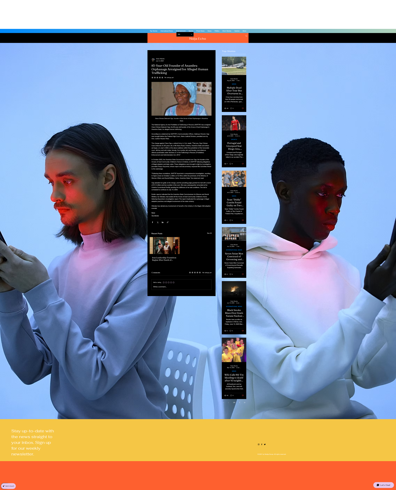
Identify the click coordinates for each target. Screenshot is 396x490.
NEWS (234, 84)
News (153, 213)
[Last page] (244, 402)
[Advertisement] (62, 14)
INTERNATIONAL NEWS (234, 250)
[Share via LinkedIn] (163, 222)
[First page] (223, 402)
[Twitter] (384, 38)
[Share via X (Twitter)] (158, 222)
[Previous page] (228, 402)
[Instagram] (377, 38)
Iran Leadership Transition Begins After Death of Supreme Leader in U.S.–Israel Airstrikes (164, 258)
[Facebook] (381, 38)
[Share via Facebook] (152, 222)
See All (209, 233)
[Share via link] (168, 222)
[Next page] (240, 402)
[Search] (246, 36)
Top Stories (155, 215)
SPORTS (234, 139)
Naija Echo (198, 39)
